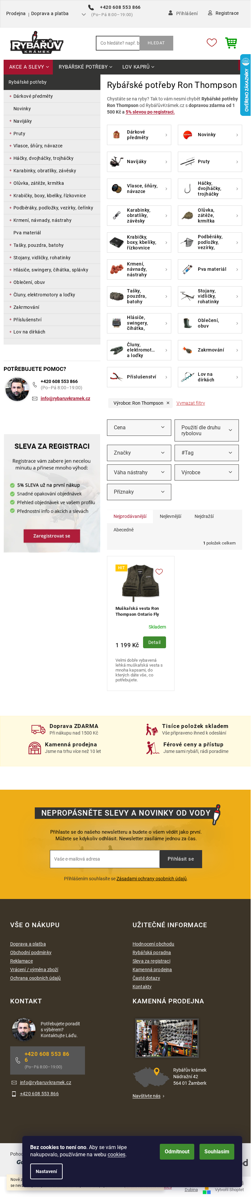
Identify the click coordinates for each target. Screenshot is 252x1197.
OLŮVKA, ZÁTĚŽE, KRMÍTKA (38, 183)
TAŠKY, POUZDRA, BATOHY (38, 245)
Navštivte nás (146, 1096)
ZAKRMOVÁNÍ (26, 307)
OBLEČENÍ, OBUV (29, 282)
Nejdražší (204, 516)
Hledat (156, 42)
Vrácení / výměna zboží (34, 969)
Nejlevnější (170, 516)
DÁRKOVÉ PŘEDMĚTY (33, 96)
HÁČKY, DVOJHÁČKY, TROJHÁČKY (43, 158)
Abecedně (124, 529)
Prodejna (16, 13)
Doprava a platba (50, 13)
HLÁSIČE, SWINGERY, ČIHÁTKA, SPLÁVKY (51, 269)
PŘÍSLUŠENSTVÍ (27, 319)
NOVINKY (22, 108)
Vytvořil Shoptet (229, 1189)
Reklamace (21, 961)
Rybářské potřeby (28, 82)
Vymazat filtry (191, 403)
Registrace (227, 13)
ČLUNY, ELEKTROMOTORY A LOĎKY (44, 294)
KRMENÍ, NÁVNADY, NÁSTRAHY (42, 220)
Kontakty (142, 986)
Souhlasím (216, 1151)
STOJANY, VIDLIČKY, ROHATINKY (42, 257)
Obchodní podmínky (31, 952)
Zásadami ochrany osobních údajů (151, 878)
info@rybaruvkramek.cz (65, 398)
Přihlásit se (181, 859)
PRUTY (19, 133)
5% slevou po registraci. (150, 112)
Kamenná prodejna (152, 969)
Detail (154, 642)
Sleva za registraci (151, 961)
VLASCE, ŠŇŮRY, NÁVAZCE (38, 145)
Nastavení (46, 1171)
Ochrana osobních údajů (35, 978)
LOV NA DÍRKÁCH (29, 331)
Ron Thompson (138, 403)
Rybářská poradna (152, 952)
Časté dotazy (146, 978)
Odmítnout (177, 1151)
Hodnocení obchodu (153, 944)
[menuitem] (28, 67)
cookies (116, 1154)
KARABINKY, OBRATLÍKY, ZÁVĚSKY (44, 170)
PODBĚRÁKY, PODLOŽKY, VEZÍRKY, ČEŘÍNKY (53, 207)
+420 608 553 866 (59, 381)
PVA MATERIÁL (27, 232)
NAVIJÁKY (22, 121)
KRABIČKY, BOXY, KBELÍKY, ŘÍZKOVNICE (49, 195)
